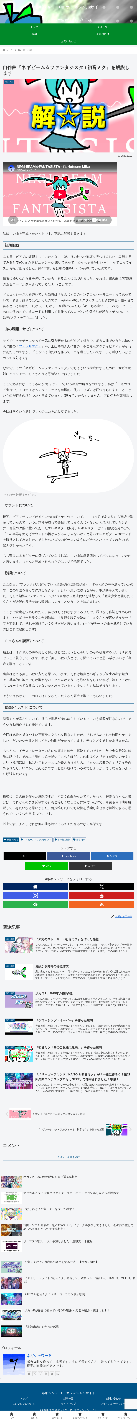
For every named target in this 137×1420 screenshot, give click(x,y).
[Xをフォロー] (101, 886)
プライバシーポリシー (113, 1403)
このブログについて (23, 1403)
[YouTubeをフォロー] (101, 895)
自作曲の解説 (63, 839)
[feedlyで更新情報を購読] (35, 904)
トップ (23, 1398)
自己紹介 (80, 839)
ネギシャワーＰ (39, 1356)
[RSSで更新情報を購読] (101, 904)
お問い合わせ (113, 1398)
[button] (90, 866)
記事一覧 (68, 1398)
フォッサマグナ (30, 346)
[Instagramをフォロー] (35, 895)
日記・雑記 (12, 839)
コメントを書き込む (68, 1157)
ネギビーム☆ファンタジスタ (38, 839)
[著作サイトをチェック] (35, 886)
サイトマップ (68, 1403)
